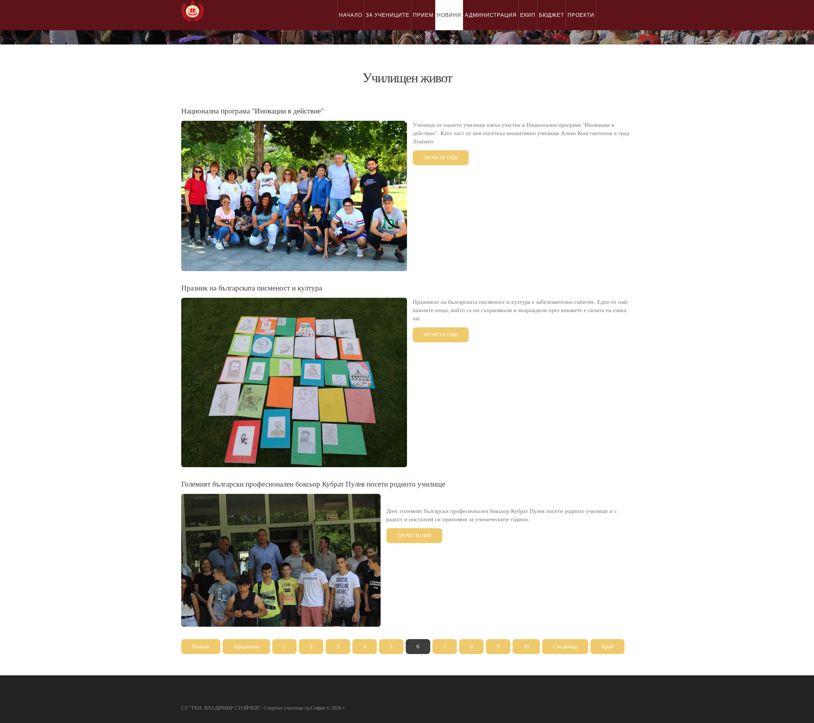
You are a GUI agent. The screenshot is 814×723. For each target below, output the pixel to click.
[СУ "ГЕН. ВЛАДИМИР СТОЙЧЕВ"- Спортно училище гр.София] (192, 10)
